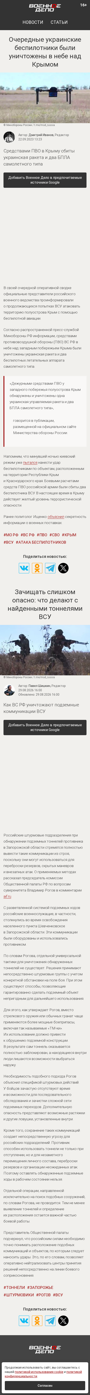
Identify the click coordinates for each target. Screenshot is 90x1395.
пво (43, 535)
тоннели (15, 1287)
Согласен (45, 1386)
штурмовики (20, 1295)
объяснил (56, 516)
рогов (45, 1295)
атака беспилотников (42, 542)
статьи (59, 22)
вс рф (29, 535)
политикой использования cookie (39, 1372)
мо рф (12, 535)
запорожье (41, 1287)
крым (70, 535)
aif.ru (7, 896)
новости (32, 22)
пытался (30, 462)
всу (10, 542)
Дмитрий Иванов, (49, 135)
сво (56, 535)
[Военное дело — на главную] (45, 7)
